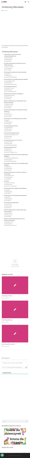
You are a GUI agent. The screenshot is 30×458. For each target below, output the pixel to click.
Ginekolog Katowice (7, 320)
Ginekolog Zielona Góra (8, 344)
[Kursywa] (5, 367)
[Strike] (8, 367)
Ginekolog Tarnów (7, 296)
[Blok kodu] (15, 367)
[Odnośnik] (17, 367)
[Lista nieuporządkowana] (12, 367)
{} (18, 367)
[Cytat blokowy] (14, 367)
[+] (20, 367)
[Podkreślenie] (7, 367)
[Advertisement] (15, 29)
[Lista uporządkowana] (10, 367)
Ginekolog (5, 10)
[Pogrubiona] (3, 367)
